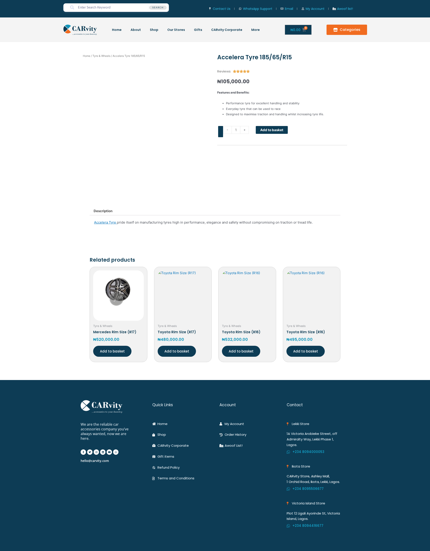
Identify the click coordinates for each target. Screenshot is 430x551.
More (255, 30)
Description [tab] (103, 211)
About (136, 30)
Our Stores (176, 30)
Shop (154, 30)
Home (117, 30)
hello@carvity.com (95, 461)
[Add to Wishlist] (220, 131)
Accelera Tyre (105, 222)
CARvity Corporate (226, 30)
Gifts (198, 30)
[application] (261, 29)
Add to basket (271, 130)
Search (158, 7)
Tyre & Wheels (101, 56)
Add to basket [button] (112, 351)
